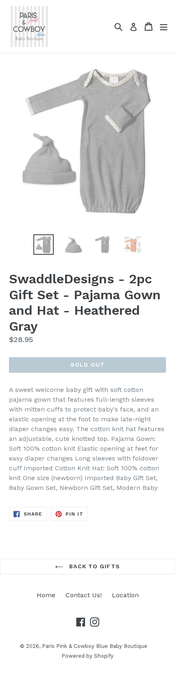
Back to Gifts (93, 566)
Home (46, 595)
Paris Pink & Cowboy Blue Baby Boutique (94, 646)
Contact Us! (84, 595)
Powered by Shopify (87, 656)
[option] (43, 244)
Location (125, 595)
